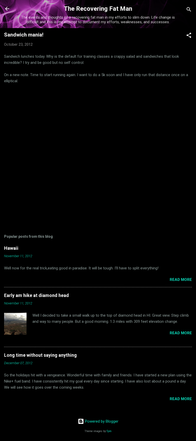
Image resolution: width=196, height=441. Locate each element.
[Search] (189, 10)
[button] (189, 36)
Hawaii (11, 248)
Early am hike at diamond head (36, 295)
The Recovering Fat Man (98, 8)
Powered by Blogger (101, 421)
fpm (109, 431)
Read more (181, 279)
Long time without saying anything (40, 355)
